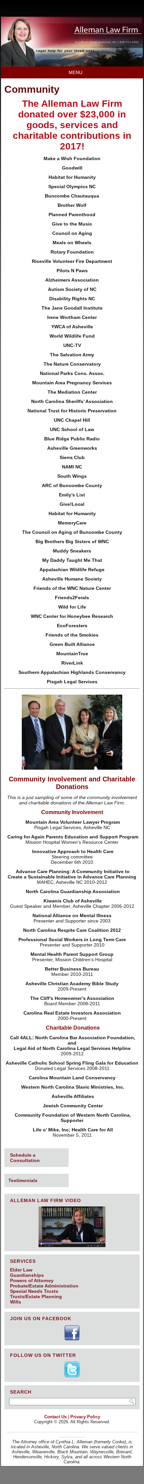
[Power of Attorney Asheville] (72, 64)
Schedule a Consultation (25, 1157)
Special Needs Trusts (34, 1291)
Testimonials (23, 1180)
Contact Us (55, 1416)
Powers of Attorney (32, 1280)
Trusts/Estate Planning (36, 1296)
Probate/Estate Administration (44, 1285)
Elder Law (21, 1269)
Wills (15, 1302)
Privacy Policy (85, 1416)
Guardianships (27, 1275)
